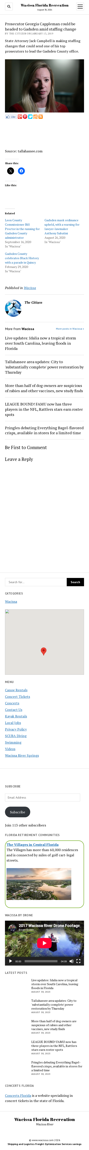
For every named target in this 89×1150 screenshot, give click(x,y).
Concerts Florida (18, 1095)
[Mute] (71, 961)
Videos (10, 748)
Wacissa (11, 601)
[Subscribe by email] (35, 117)
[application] (44, 943)
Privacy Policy (16, 729)
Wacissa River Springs (22, 755)
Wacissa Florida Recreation (44, 5)
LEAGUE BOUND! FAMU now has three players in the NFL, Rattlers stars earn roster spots (44, 409)
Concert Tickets (17, 696)
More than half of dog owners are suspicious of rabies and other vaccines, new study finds (44, 388)
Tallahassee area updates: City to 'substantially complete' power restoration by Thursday (44, 367)
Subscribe (17, 812)
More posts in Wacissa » (70, 328)
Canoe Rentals (16, 690)
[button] (43, 651)
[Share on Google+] (20, 117)
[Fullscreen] (78, 961)
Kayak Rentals (16, 716)
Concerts (12, 703)
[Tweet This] (30, 117)
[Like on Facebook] (11, 117)
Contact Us (13, 709)
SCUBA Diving (16, 735)
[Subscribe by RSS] (40, 117)
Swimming (13, 742)
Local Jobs (13, 722)
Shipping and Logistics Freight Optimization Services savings (44, 1144)
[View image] (44, 111)
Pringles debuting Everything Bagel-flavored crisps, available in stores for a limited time (44, 430)
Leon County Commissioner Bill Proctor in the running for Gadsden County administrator (22, 229)
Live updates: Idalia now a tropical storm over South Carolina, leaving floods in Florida (40, 343)
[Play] (10, 961)
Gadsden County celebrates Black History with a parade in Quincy (22, 258)
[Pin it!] (25, 117)
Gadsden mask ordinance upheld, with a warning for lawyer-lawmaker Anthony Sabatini (61, 226)
